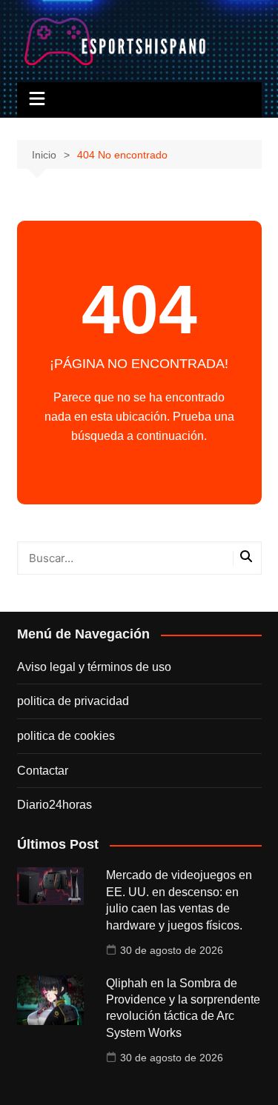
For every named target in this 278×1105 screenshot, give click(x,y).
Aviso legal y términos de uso (94, 667)
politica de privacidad (73, 701)
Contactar (42, 770)
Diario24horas (54, 804)
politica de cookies (66, 736)
